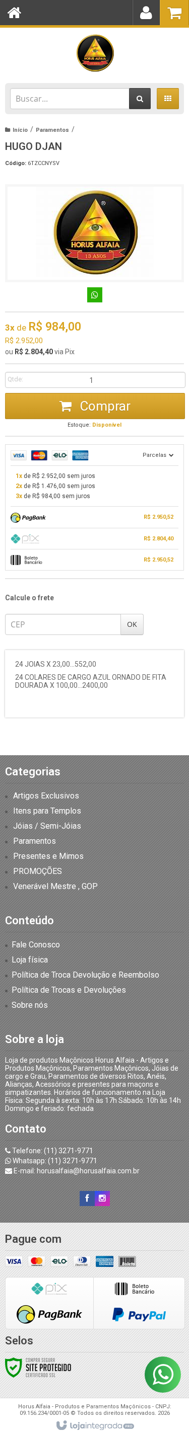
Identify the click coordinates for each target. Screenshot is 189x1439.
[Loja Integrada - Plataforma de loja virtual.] (94, 1425)
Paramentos (52, 130)
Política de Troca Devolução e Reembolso (85, 975)
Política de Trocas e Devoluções (69, 990)
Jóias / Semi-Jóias (47, 826)
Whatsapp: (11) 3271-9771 (54, 1161)
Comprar (104, 406)
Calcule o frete (29, 598)
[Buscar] (140, 98)
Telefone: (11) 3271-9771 (52, 1151)
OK (132, 624)
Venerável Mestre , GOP (55, 886)
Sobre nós (30, 1005)
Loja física (30, 960)
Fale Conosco (36, 944)
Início (20, 130)
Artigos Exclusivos (46, 796)
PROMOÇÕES (37, 871)
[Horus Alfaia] (94, 53)
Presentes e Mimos (48, 856)
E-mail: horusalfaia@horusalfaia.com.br (76, 1171)
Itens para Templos (47, 811)
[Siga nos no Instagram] (102, 1198)
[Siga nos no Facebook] (87, 1198)
